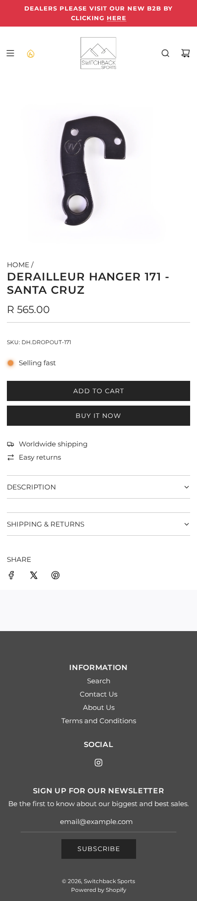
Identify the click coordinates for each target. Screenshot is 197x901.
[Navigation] (10, 53)
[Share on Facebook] (11, 576)
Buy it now (98, 416)
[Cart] (185, 53)
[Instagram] (98, 763)
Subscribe (98, 849)
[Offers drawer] (30, 53)
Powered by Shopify (98, 889)
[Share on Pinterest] (55, 576)
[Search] (165, 53)
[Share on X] (33, 576)
